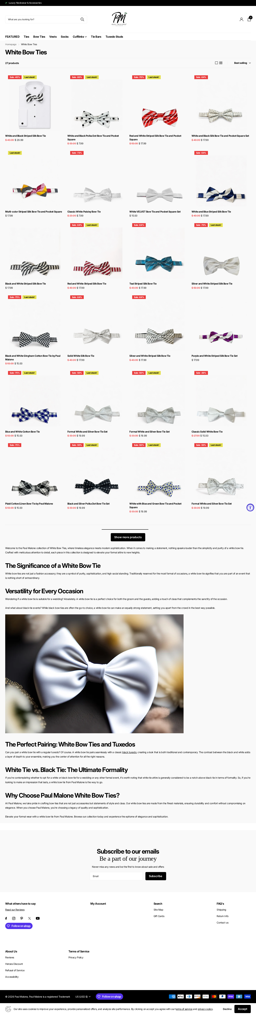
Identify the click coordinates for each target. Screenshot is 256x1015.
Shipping (221, 909)
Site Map (158, 909)
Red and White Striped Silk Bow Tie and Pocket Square (155, 137)
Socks (65, 36)
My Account (98, 903)
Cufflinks (78, 36)
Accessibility (12, 976)
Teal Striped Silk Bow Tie (143, 283)
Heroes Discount (14, 963)
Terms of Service (78, 951)
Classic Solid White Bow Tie (207, 431)
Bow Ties (39, 36)
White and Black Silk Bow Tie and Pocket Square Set (220, 135)
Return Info (222, 916)
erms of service (184, 1009)
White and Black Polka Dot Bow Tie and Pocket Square (93, 137)
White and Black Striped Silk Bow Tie (25, 135)
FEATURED (12, 36)
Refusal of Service (14, 970)
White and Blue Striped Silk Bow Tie (211, 211)
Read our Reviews (14, 909)
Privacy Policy (75, 957)
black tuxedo (129, 752)
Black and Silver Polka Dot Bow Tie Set (88, 503)
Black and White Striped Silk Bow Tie (25, 283)
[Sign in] (241, 19)
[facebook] (6, 918)
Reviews (9, 957)
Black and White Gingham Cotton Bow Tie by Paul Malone (32, 357)
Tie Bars (96, 36)
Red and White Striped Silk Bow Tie (86, 283)
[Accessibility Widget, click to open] (250, 508)
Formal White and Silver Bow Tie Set (87, 431)
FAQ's (220, 903)
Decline (227, 1009)
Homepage (11, 44)
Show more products (128, 537)
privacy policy (205, 1009)
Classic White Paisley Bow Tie (84, 211)
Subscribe (156, 876)
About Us (11, 951)
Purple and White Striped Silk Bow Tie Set (215, 355)
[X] (29, 918)
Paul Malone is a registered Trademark (49, 996)
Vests (53, 36)
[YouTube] (38, 918)
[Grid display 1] (216, 63)
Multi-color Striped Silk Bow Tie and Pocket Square (33, 211)
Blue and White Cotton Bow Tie (22, 431)
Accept (242, 1009)
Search (158, 903)
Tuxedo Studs (114, 36)
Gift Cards (159, 916)
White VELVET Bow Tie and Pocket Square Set (154, 211)
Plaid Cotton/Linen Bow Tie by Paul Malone (29, 503)
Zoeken (82, 19)
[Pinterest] (21, 918)
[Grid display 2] (220, 63)
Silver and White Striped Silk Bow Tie (212, 283)
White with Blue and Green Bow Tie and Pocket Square (155, 505)
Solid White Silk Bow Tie (80, 355)
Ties (26, 36)
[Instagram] (13, 918)
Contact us (222, 922)
